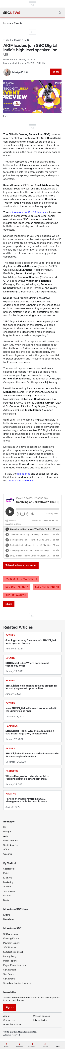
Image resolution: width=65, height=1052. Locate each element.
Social (6, 900)
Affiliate (7, 886)
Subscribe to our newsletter (21, 565)
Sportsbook (9, 868)
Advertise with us (12, 1024)
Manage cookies (41, 1016)
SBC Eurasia (9, 969)
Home (7, 23)
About (6, 1016)
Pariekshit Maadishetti (21, 578)
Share (56, 72)
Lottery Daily (9, 956)
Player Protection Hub (14, 965)
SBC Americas (10, 934)
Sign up (9, 1007)
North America (10, 840)
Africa (6, 849)
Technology (9, 891)
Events (18, 23)
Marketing (8, 882)
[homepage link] (11, 12)
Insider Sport (9, 960)
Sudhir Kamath (15, 595)
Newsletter (8, 919)
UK (4, 827)
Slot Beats (8, 974)
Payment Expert (11, 943)
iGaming (7, 877)
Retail (6, 873)
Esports (7, 895)
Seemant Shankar (47, 587)
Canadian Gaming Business (17, 983)
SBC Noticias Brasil (13, 952)
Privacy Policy (40, 1020)
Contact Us (9, 1020)
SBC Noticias (9, 947)
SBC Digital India (16, 587)
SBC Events (9, 978)
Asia (5, 836)
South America (10, 845)
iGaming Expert (11, 938)
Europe (7, 831)
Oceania (7, 854)
